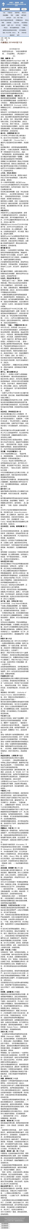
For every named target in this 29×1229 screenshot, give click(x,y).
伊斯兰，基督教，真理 (16, 3)
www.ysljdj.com (15, 1217)
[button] (24, 9)
